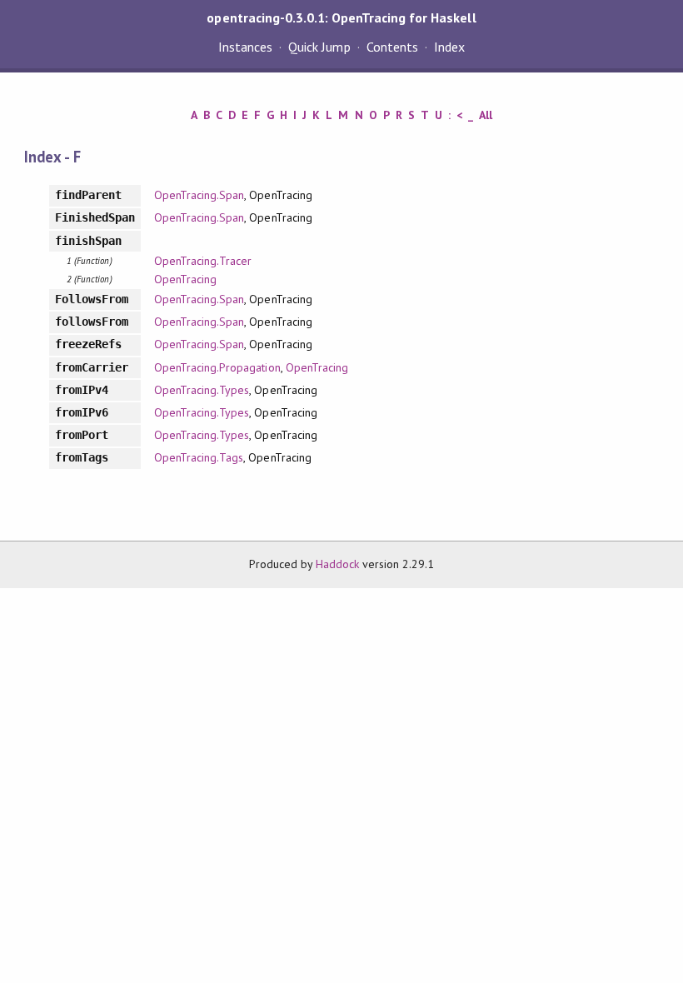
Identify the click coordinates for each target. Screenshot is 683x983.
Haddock (337, 563)
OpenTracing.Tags (198, 457)
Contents (392, 46)
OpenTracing (185, 279)
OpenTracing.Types (201, 389)
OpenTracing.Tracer (203, 260)
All (485, 114)
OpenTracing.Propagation (217, 367)
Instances (245, 46)
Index (449, 46)
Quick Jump (319, 46)
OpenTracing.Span (199, 194)
